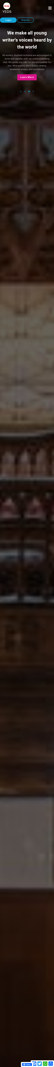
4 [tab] (33, 91)
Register (25, 20)
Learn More (27, 77)
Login (8, 20)
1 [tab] (20, 91)
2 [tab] (25, 91)
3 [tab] (29, 91)
